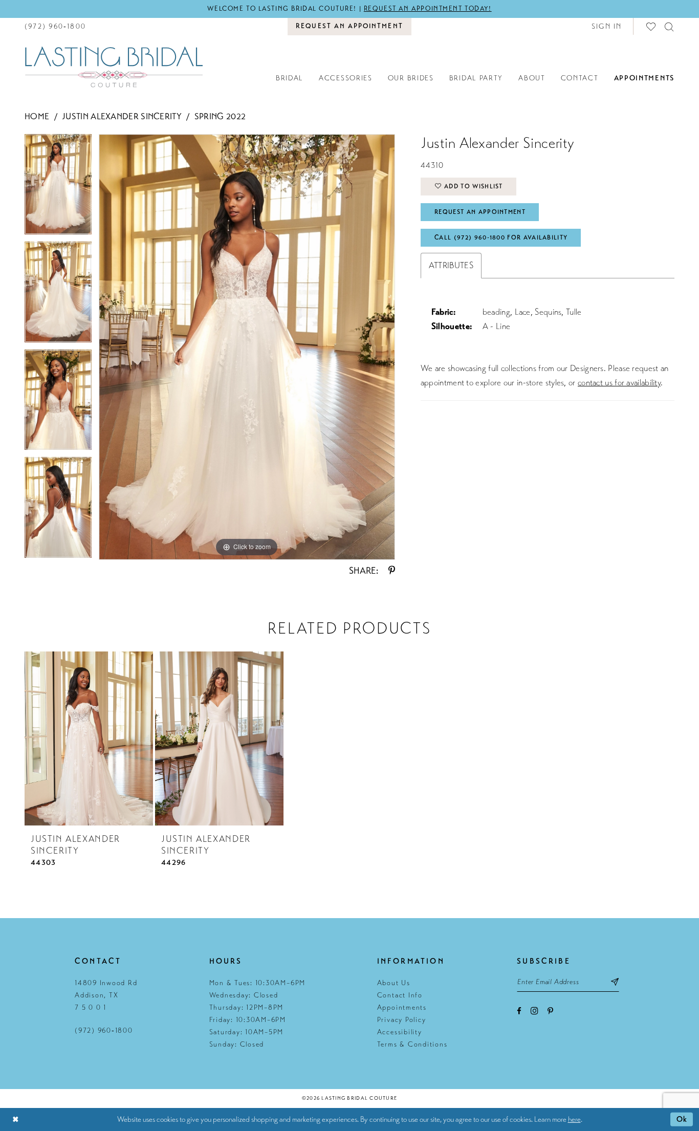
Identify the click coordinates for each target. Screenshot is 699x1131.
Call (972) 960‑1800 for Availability (500, 237)
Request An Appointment (480, 211)
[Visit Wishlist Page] (651, 26)
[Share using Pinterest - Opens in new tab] (391, 570)
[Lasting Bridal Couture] (113, 67)
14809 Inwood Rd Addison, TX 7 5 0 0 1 (106, 995)
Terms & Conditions (412, 1044)
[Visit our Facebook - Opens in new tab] (519, 1011)
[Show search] (670, 26)
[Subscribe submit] (614, 981)
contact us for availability (619, 382)
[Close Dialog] (15, 1119)
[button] (606, 26)
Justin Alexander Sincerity (122, 116)
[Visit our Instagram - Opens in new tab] (534, 1010)
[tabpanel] (58, 188)
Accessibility (399, 1032)
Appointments (402, 1007)
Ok (682, 1119)
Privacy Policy (401, 1019)
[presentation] (89, 738)
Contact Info (400, 995)
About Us (393, 982)
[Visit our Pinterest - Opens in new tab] (550, 1011)
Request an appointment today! (428, 9)
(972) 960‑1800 (104, 1030)
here (574, 1119)
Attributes (451, 265)
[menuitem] (55, 26)
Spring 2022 (220, 116)
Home (37, 116)
